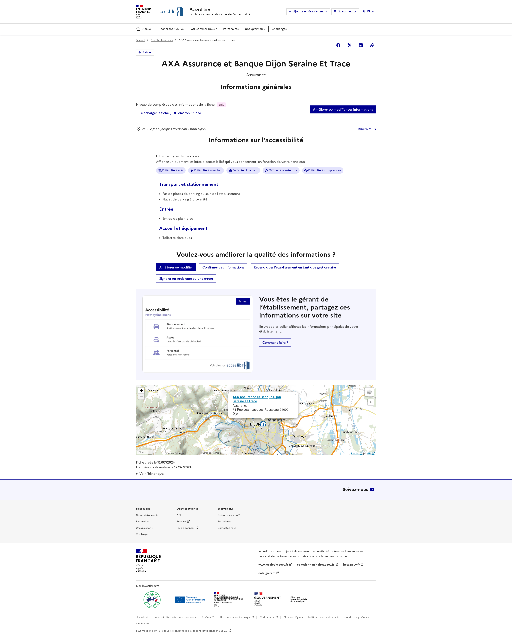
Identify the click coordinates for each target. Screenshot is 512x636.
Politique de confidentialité (323, 617)
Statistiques (224, 521)
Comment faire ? (275, 342)
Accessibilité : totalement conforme (176, 617)
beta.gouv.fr (351, 565)
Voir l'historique (151, 473)
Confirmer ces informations (223, 267)
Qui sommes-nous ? (204, 29)
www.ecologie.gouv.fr (273, 565)
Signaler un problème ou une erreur (186, 278)
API (179, 515)
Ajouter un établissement (310, 11)
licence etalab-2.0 (217, 631)
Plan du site (143, 617)
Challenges (279, 29)
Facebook (338, 45)
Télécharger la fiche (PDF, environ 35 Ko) (170, 112)
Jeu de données (185, 528)
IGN (369, 453)
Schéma (181, 521)
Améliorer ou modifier (176, 267)
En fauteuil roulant (245, 170)
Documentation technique (235, 617)
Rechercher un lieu (171, 29)
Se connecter (347, 11)
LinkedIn (372, 490)
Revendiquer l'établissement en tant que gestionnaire (295, 267)
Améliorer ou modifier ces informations (343, 109)
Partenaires (231, 29)
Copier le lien (372, 45)
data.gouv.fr (266, 573)
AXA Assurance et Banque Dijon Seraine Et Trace (257, 399)
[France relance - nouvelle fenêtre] (152, 600)
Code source (267, 617)
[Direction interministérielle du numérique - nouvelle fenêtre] (282, 599)
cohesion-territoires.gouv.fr (315, 565)
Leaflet (355, 453)
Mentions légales (293, 617)
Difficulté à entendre (283, 170)
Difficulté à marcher (208, 170)
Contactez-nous (227, 528)
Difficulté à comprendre (324, 170)
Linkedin (361, 45)
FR (368, 11)
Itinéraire (365, 128)
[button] (295, 394)
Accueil (147, 29)
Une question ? (255, 29)
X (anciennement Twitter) (350, 45)
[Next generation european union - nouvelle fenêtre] (190, 600)
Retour (147, 52)
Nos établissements (162, 40)
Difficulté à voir (172, 170)
